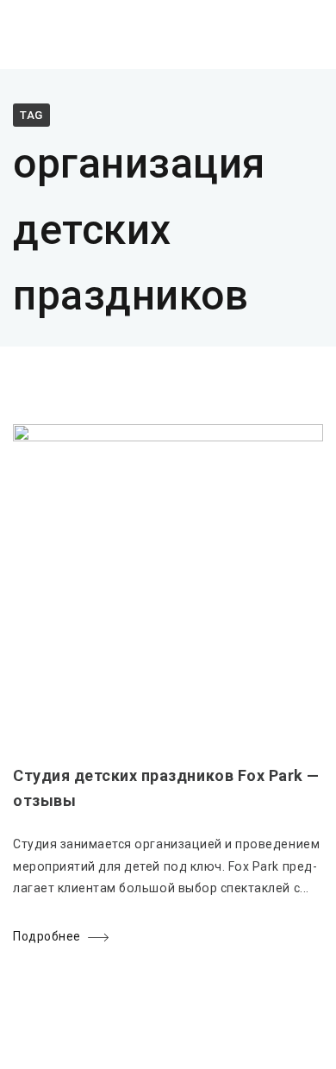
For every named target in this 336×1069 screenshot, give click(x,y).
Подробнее (47, 936)
